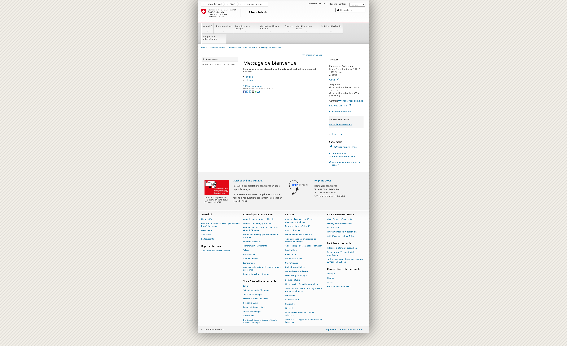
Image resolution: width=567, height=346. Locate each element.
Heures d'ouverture (341, 111)
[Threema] (253, 91)
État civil (289, 308)
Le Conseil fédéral (214, 4)
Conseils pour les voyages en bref (257, 223)
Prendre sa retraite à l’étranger (256, 299)
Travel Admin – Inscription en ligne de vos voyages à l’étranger (303, 289)
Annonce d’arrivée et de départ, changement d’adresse (299, 220)
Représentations (224, 26)
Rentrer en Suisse (250, 303)
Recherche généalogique (296, 276)
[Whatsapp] (255, 91)
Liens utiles (290, 295)
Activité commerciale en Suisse (340, 236)
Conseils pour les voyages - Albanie (258, 219)
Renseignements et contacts (339, 223)
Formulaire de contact (340, 124)
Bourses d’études (292, 280)
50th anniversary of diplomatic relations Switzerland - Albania (345, 260)
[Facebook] (244, 91)
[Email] (258, 91)
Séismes (246, 250)
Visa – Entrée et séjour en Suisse (341, 219)
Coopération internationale (210, 37)
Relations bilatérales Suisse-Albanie (342, 248)
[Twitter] (247, 91)
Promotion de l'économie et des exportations (341, 253)
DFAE (232, 4)
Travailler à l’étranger (252, 294)
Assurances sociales (293, 259)
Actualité (207, 26)
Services (289, 26)
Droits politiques (292, 230)
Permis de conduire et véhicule (298, 235)
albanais (250, 80)
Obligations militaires (294, 267)
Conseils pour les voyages (243, 27)
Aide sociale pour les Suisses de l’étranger (303, 246)
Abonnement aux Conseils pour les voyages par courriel (262, 268)
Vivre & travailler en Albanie (269, 27)
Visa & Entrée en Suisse (304, 27)
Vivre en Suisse (333, 228)
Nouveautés (206, 219)
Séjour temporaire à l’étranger (256, 290)
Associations (248, 316)
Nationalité (290, 304)
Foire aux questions (251, 242)
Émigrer (246, 286)
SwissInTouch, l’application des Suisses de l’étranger (303, 320)
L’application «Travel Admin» (256, 274)
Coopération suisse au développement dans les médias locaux (220, 224)
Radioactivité (249, 254)
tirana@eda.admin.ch (353, 100)
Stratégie (331, 274)
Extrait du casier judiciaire (296, 271)
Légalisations (291, 250)
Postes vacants (207, 239)
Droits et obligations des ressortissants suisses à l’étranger (260, 321)
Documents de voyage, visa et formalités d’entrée (260, 236)
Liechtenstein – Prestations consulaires (302, 284)
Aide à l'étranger (250, 259)
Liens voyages (249, 263)
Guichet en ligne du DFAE (248, 180)
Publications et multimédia (339, 286)
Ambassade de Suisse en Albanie (243, 48)
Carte (332, 79)
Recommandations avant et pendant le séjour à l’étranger (260, 229)
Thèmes (330, 278)
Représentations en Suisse (254, 307)
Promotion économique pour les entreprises (299, 313)
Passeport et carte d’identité (297, 226)
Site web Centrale (338, 105)
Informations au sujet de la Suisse (342, 232)
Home (204, 48)
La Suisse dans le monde (253, 4)
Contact (332, 59)
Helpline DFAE (322, 180)
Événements (206, 230)
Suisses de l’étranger (252, 311)
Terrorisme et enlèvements (255, 246)
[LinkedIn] (250, 91)
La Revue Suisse (292, 300)
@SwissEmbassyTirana (345, 147)
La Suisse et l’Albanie (331, 26)
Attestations (290, 254)
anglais (249, 76)
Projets (330, 282)
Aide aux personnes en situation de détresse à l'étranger (300, 240)
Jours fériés (337, 134)
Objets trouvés (291, 263)
